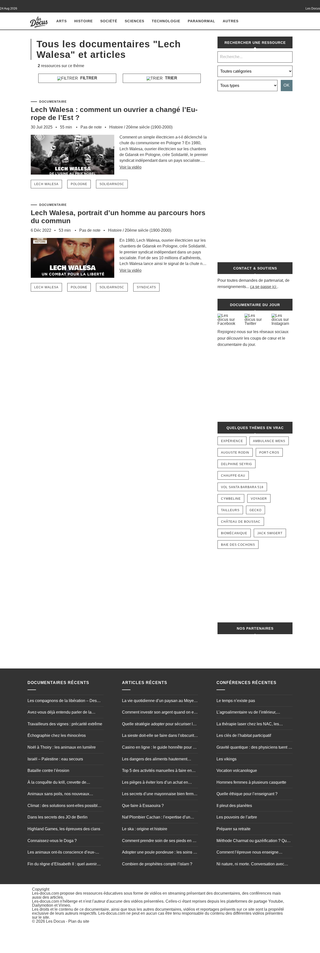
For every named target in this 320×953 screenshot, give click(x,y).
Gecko (256, 510)
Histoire (83, 21)
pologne (79, 184)
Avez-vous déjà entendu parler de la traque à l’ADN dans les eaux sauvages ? (64, 713)
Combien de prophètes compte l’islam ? (157, 864)
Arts (61, 21)
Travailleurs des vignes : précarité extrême (65, 724)
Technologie (166, 21)
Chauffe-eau (233, 475)
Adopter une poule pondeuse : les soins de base (160, 853)
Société (108, 21)
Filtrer (88, 78)
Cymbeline (231, 498)
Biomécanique (234, 533)
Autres (230, 21)
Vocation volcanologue (236, 770)
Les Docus (55, 921)
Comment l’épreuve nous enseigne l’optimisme (247, 853)
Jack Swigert (269, 533)
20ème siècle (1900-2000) (149, 127)
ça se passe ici (263, 287)
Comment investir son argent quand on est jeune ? (159, 713)
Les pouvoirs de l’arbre (236, 817)
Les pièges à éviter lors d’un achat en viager (155, 783)
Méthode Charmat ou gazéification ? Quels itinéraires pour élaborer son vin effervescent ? (254, 841)
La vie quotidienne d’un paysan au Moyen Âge (159, 701)
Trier (170, 78)
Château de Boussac (240, 521)
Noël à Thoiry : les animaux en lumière (62, 747)
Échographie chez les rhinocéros (57, 735)
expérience (232, 441)
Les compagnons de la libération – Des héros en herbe (62, 701)
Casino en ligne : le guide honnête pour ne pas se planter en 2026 (159, 748)
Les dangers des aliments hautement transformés (154, 759)
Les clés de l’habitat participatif (243, 735)
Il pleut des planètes (234, 805)
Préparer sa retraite (233, 829)
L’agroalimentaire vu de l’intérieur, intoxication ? (246, 713)
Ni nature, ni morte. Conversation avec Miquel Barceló (250, 864)
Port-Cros (269, 452)
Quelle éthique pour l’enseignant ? (247, 794)
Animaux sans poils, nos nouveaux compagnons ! (58, 794)
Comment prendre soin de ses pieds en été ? (160, 841)
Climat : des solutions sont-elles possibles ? (65, 806)
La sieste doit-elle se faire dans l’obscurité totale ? (159, 736)
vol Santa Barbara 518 (242, 487)
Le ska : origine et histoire (144, 829)
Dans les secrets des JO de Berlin (58, 817)
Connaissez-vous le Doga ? (52, 841)
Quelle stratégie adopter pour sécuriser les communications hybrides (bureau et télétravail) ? (159, 724)
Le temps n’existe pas (235, 701)
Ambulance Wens (269, 441)
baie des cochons (238, 545)
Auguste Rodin (235, 452)
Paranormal (201, 21)
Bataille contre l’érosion (48, 770)
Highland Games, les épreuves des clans (64, 829)
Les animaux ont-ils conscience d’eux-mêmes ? (61, 853)
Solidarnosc (112, 184)
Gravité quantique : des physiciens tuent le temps (254, 748)
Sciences (134, 21)
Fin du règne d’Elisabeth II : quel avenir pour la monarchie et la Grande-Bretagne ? (65, 864)
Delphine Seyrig (236, 464)
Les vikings (226, 759)
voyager (259, 498)
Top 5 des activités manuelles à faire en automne (157, 771)
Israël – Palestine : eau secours (55, 759)
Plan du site (78, 921)
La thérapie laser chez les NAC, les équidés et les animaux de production (249, 724)
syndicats (146, 287)
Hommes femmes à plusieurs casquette (251, 782)
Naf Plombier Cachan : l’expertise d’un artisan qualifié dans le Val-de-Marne (156, 818)
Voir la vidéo (131, 167)
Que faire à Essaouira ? (143, 805)
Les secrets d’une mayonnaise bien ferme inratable (159, 794)
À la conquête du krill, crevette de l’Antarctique (57, 783)
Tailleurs (230, 510)
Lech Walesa (46, 184)
